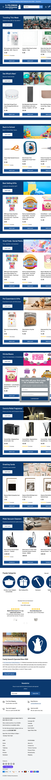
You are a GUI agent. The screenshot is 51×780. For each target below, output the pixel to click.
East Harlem (31, 728)
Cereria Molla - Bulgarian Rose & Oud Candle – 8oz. (11, 439)
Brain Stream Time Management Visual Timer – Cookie (29, 159)
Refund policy (31, 752)
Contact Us (31, 745)
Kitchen (5, 752)
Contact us (12, 562)
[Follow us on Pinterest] (9, 764)
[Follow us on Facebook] (4, 764)
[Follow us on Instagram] (6, 764)
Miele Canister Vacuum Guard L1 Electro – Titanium (11, 550)
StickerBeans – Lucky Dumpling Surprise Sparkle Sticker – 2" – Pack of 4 (12, 386)
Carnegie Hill (31, 721)
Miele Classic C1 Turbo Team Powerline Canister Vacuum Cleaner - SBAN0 (29, 551)
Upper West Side (32, 730)
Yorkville (30, 723)
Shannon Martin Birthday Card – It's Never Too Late (30, 496)
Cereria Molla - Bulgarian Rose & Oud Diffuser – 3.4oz (29, 439)
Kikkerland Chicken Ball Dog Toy (11, 330)
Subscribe (35, 693)
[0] (48, 7)
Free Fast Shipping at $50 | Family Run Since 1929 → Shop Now (25, 1)
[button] (24, 623)
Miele (4, 750)
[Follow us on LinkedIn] (14, 764)
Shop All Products (9, 674)
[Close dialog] (48, 379)
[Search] (41, 6)
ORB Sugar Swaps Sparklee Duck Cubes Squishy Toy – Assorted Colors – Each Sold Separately (11, 216)
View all (46, 573)
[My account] (46, 7)
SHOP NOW (7, 25)
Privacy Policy (31, 750)
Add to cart (12, 61)
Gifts (4, 745)
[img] (25, 603)
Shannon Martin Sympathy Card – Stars (12, 496)
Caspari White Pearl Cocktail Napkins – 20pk (29, 49)
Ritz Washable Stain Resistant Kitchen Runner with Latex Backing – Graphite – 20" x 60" (29, 106)
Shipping (30, 755)
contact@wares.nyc (36, 703)
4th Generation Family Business (12, 662)
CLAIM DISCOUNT (35, 398)
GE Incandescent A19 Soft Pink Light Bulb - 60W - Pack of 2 (11, 49)
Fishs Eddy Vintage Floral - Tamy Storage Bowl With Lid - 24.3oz (11, 106)
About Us (30, 743)
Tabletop (5, 748)
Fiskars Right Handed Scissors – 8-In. (11, 158)
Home (4, 743)
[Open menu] (3, 6)
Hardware (5, 755)
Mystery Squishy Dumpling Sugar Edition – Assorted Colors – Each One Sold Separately (28, 216)
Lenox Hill (30, 725)
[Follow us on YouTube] (11, 764)
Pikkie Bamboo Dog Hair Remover (28, 330)
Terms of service (32, 748)
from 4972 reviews (25, 605)
